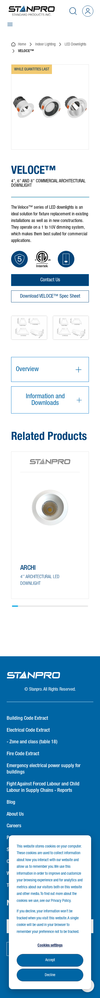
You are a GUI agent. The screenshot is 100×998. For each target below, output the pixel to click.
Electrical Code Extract (28, 730)
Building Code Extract (27, 718)
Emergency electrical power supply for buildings (44, 769)
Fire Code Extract (23, 754)
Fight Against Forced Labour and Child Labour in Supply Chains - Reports (43, 787)
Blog (11, 802)
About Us (15, 814)
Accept (50, 960)
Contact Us (50, 280)
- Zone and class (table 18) (32, 742)
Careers (14, 826)
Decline (50, 975)
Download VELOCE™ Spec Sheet (50, 296)
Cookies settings (50, 945)
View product (39, 584)
